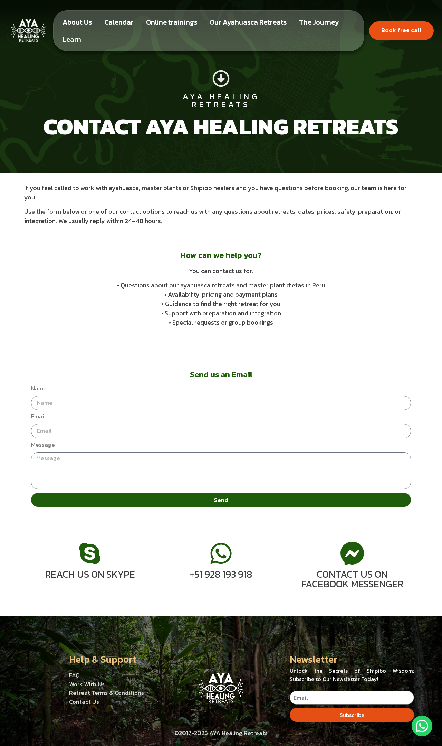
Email (38, 417)
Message (43, 445)
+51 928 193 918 (221, 574)
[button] (422, 726)
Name (39, 389)
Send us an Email (221, 374)
